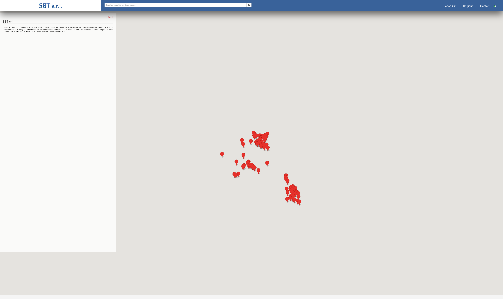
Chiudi (110, 17)
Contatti (485, 6)
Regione (468, 6)
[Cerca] (249, 5)
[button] (238, 175)
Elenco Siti (450, 6)
